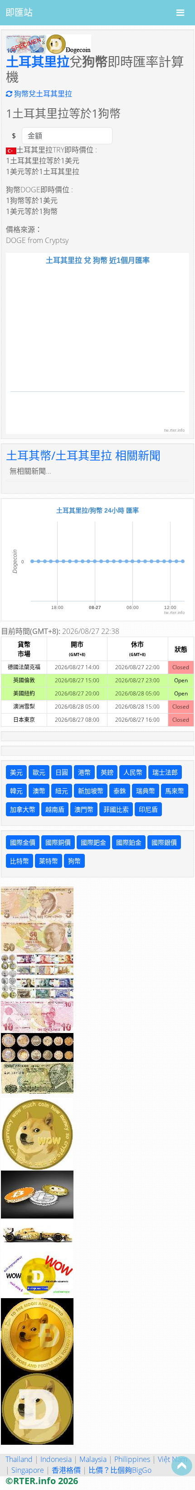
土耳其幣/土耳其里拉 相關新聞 (83, 455)
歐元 (39, 772)
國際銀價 (164, 842)
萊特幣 (48, 861)
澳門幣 (83, 809)
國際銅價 (58, 842)
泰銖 (119, 790)
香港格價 (66, 1470)
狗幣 (74, 861)
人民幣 (132, 772)
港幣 (84, 772)
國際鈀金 (93, 842)
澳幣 (39, 790)
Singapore (27, 1470)
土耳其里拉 (37, 61)
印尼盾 (148, 809)
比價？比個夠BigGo (119, 1470)
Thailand (19, 1459)
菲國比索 (116, 809)
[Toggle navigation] (180, 12)
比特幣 (19, 861)
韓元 (16, 790)
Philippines (132, 1459)
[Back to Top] (182, 1465)
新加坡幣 (90, 790)
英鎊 (107, 772)
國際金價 (22, 842)
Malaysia (93, 1459)
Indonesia (56, 1459)
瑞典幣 (145, 790)
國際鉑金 (128, 842)
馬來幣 (174, 790)
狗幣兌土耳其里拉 (42, 94)
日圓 (61, 772)
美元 (16, 772)
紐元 (61, 790)
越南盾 (54, 809)
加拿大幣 (22, 809)
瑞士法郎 (165, 772)
